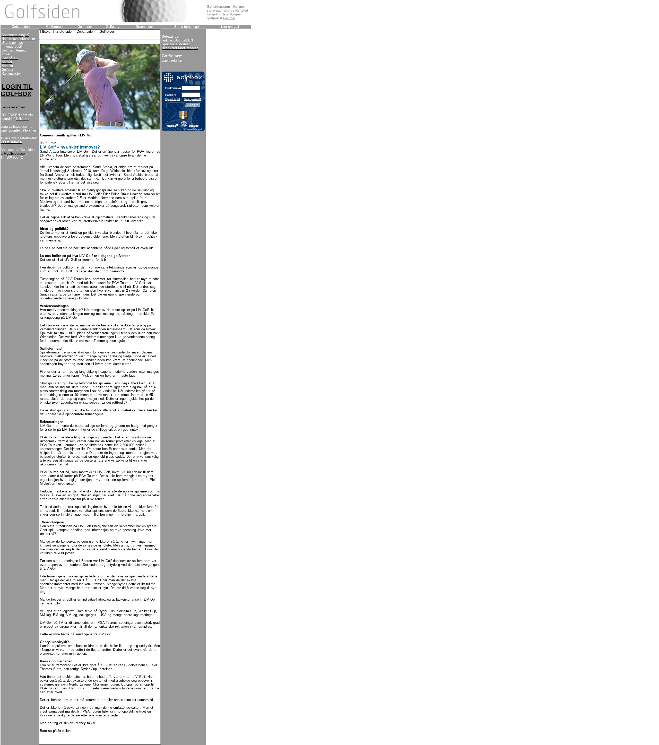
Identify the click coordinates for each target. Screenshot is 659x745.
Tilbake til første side (55, 31)
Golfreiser (107, 31)
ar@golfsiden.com (14, 153)
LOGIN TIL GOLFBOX (17, 90)
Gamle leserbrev (13, 107)
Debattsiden (85, 31)
